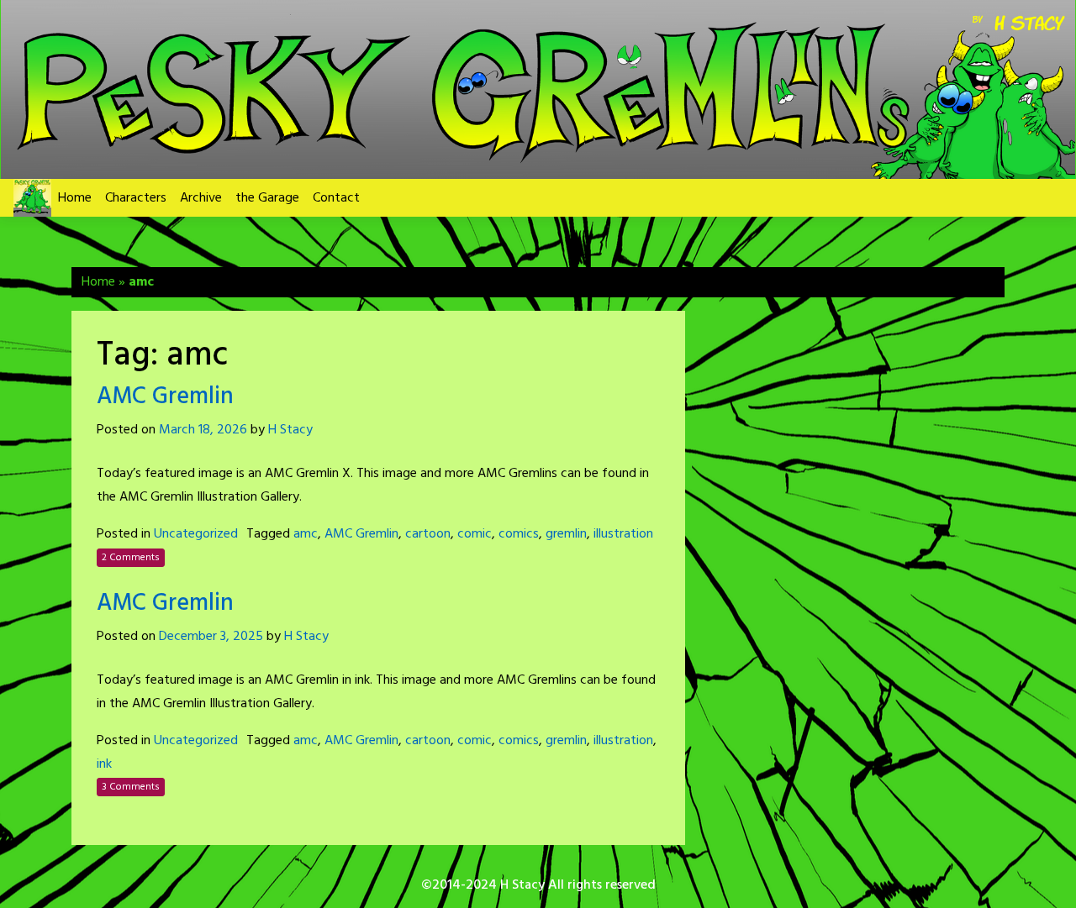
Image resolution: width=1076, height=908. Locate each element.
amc (305, 534)
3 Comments (131, 787)
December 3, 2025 (211, 637)
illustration (623, 534)
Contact (336, 198)
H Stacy (290, 430)
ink (104, 764)
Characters (135, 198)
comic (474, 534)
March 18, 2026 (203, 430)
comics (518, 534)
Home (75, 198)
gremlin (566, 534)
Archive (201, 198)
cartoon (428, 534)
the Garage (267, 198)
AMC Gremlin (165, 397)
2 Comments (131, 557)
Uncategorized (196, 534)
